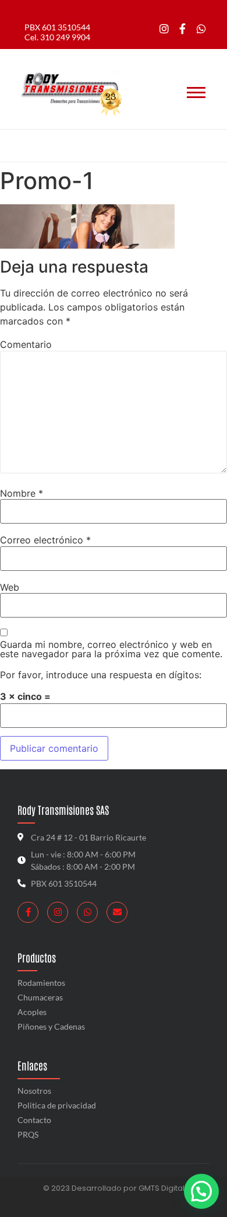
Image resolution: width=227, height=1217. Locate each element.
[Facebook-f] (182, 28)
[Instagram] (164, 28)
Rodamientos (41, 983)
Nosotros (34, 1091)
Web (9, 587)
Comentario (26, 344)
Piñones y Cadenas (51, 1026)
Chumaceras (40, 997)
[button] (201, 1191)
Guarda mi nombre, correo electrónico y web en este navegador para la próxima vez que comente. (111, 649)
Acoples (32, 1012)
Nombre (21, 493)
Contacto (34, 1120)
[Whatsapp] (201, 28)
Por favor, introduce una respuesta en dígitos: (100, 674)
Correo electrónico (45, 540)
